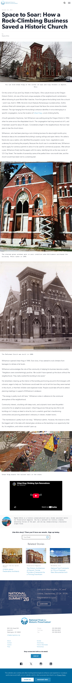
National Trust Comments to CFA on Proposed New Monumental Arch (60, 570)
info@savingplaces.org (13, 635)
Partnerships (40, 646)
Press (8, 646)
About (9, 641)
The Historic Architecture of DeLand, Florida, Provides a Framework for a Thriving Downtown (36, 571)
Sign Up (36, 656)
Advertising (40, 642)
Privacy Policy (61, 675)
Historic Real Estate (42, 644)
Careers (9, 644)
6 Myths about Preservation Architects (11, 570)
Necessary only (42, 679)
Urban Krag (38, 113)
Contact (9, 642)
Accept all (27, 679)
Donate (39, 641)
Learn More (44, 604)
